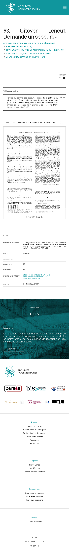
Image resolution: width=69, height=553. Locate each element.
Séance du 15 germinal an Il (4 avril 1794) (25, 57)
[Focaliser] (64, 98)
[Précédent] (30, 211)
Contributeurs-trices (34, 436)
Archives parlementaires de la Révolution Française (29, 43)
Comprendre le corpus (34, 493)
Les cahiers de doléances (34, 472)
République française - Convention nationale (28, 53)
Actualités (34, 443)
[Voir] (56, 37)
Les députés (34, 468)
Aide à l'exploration (34, 496)
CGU (34, 537)
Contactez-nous (35, 521)
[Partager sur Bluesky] (64, 78)
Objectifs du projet (34, 426)
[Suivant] (38, 211)
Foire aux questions (34, 500)
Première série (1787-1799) (19, 46)
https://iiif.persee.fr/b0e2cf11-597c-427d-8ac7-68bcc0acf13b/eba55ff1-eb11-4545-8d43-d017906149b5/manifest (39, 277)
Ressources (34, 440)
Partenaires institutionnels (34, 433)
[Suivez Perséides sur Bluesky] (39, 314)
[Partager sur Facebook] (59, 78)
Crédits (34, 546)
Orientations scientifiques (34, 429)
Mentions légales (34, 541)
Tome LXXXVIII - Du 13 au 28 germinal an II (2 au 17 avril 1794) (35, 50)
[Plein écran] (61, 122)
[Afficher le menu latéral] (7, 122)
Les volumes (34, 465)
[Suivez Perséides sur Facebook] (30, 314)
